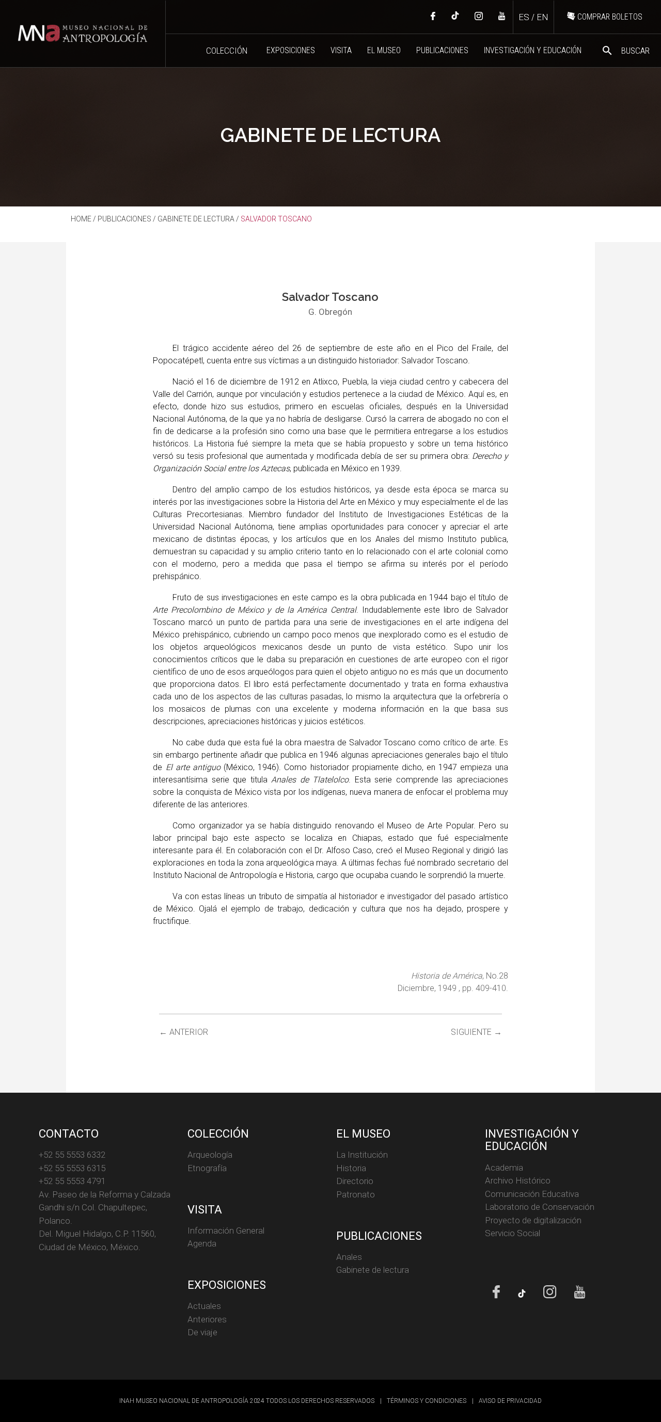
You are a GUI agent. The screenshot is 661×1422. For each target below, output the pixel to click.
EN (542, 17)
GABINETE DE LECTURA (196, 219)
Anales (349, 1257)
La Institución (362, 1154)
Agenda (201, 1243)
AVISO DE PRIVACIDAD (510, 1400)
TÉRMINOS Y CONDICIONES (426, 1400)
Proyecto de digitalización (533, 1220)
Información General (225, 1230)
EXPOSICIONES (290, 50)
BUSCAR (625, 50)
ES (523, 17)
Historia (351, 1168)
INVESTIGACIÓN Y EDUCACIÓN (532, 50)
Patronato (355, 1194)
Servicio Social (512, 1233)
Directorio (354, 1181)
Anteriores (207, 1319)
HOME (81, 219)
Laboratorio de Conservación (539, 1207)
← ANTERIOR (183, 1032)
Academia (504, 1167)
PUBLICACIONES (442, 50)
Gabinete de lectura (372, 1270)
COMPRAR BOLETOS (608, 17)
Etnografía (207, 1168)
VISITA (341, 50)
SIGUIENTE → (476, 1032)
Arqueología (209, 1154)
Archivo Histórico (517, 1180)
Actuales (204, 1306)
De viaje (202, 1332)
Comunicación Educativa (532, 1194)
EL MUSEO (384, 50)
